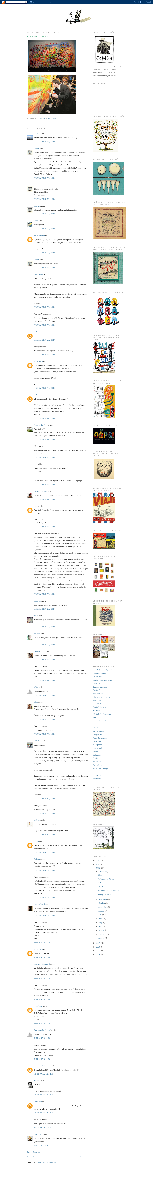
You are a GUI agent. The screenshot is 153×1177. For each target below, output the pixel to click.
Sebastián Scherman (42, 1065)
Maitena (96, 710)
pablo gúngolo (40, 904)
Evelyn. (37, 633)
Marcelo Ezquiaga (100, 768)
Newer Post (31, 1156)
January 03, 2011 (43, 957)
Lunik (95, 758)
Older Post (84, 1156)
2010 (98, 868)
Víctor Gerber (39, 235)
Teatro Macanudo (100, 686)
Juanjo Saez (97, 761)
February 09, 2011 (44, 1094)
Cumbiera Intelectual (42, 1030)
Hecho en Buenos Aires (102, 680)
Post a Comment (33, 1152)
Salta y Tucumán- (105, 894)
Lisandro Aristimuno (101, 697)
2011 (98, 864)
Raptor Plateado (40, 491)
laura (36, 506)
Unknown (38, 331)
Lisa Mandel (98, 727)
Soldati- (101, 886)
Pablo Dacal (98, 700)
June (100, 918)
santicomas (38, 361)
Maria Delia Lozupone (102, 714)
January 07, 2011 (43, 1059)
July (100, 914)
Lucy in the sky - (41, 425)
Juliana (37, 859)
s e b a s (37, 820)
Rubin (95, 717)
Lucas (36, 841)
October (101, 903)
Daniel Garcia (98, 690)
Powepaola (97, 744)
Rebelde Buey (98, 703)
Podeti (95, 724)
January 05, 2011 (43, 1023)
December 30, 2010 (45, 695)
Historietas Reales (100, 720)
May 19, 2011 (41, 1145)
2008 (98, 946)
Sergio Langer (98, 731)
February (102, 934)
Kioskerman (98, 741)
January (101, 938)
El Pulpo (37, 740)
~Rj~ (36, 687)
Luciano (37, 133)
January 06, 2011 (43, 1038)
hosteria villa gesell (42, 964)
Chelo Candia (39, 651)
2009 (98, 943)
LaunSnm (38, 1006)
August (101, 910)
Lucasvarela (98, 748)
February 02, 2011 (44, 1073)
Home (58, 1156)
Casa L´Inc (97, 676)
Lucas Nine (97, 775)
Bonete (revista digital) (102, 669)
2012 (98, 860)
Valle (36, 615)
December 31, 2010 (45, 870)
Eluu (36, 702)
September (102, 907)
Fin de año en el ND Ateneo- (109, 890)
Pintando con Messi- (106, 878)
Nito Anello (38, 274)
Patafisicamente (99, 693)
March (101, 930)
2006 (98, 954)
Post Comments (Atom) (47, 1162)
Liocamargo (39, 1134)
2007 (98, 950)
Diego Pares (97, 734)
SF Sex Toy (38, 949)
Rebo (36, 220)
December (102, 871)
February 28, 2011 (44, 1112)
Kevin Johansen (99, 707)
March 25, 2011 (42, 1127)
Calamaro (97, 754)
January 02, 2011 (43, 942)
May (100, 922)
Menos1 (37, 1080)
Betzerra (37, 600)
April (100, 926)
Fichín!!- (101, 882)
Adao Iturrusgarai (100, 737)
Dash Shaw (97, 765)
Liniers (37, 148)
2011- (100, 875)
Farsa (95, 771)
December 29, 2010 (45, 141)
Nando (95, 751)
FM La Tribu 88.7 (100, 683)
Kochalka (97, 778)
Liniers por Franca (100, 673)
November (102, 899)
